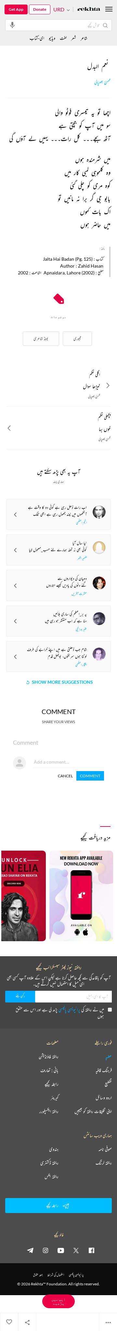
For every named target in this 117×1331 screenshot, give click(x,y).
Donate (39, 9)
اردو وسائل (104, 1097)
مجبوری (77, 338)
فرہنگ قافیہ (104, 1070)
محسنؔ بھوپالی (102, 82)
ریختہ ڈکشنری (49, 1162)
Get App (16, 9)
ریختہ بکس (51, 1176)
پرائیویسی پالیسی (69, 1009)
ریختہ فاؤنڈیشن (48, 1056)
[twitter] (76, 1250)
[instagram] (45, 1250)
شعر (73, 38)
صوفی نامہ (105, 1149)
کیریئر (54, 1097)
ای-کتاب (37, 38)
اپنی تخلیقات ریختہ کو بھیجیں (93, 1111)
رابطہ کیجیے (51, 1084)
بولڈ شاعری (40, 338)
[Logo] (88, 9)
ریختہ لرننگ (104, 1162)
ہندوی (53, 1149)
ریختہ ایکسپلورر (48, 1111)
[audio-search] (12, 25)
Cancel (65, 775)
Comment (90, 775)
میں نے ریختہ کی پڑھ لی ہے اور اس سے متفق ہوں (60, 1012)
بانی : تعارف (49, 1070)
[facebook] (91, 1250)
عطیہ (108, 1056)
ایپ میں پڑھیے (58, 1301)
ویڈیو (52, 38)
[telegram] (30, 1250)
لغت (63, 38)
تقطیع (108, 1084)
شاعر (84, 38)
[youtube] (61, 1250)
